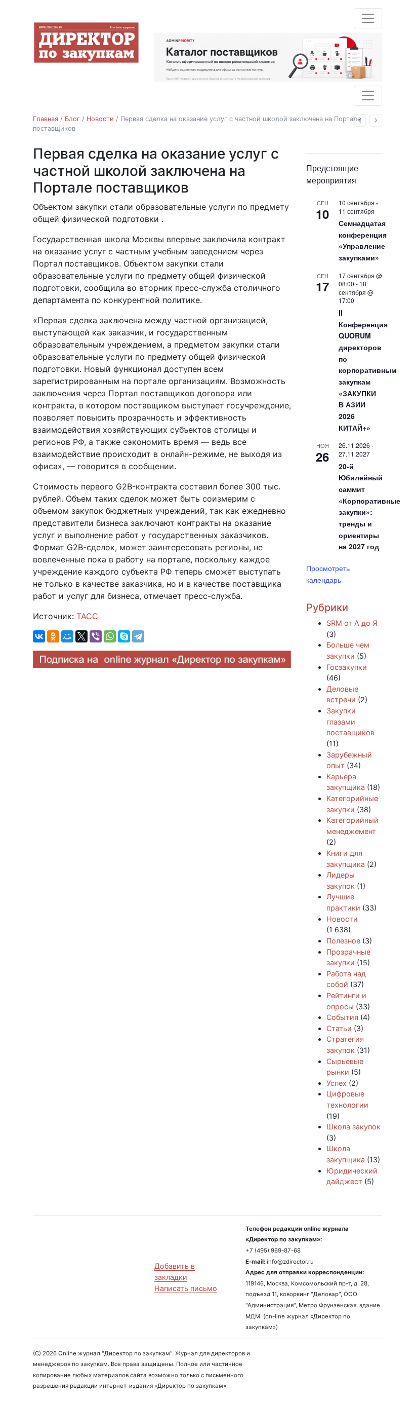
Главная (45, 119)
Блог (72, 119)
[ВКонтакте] (39, 636)
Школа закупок (353, 1126)
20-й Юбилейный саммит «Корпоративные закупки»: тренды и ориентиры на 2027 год (369, 506)
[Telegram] (138, 636)
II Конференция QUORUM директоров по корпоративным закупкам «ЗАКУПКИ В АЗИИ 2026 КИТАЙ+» (367, 370)
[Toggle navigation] (368, 18)
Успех (336, 1083)
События (342, 1017)
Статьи (339, 1028)
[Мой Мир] (67, 636)
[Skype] (124, 636)
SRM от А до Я (352, 623)
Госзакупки (346, 667)
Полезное (343, 940)
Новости (100, 119)
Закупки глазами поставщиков (350, 721)
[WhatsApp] (110, 636)
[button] (359, 120)
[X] (81, 636)
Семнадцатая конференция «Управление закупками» (363, 240)
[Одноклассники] (53, 636)
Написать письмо (185, 1288)
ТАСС (87, 616)
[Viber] (96, 636)
